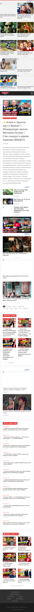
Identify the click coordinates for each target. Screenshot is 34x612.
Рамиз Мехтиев (25, 308)
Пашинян (15, 308)
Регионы (15, 601)
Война (21, 596)
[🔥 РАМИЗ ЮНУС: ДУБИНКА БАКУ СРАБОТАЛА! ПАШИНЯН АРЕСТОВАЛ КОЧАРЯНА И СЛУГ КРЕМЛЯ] (9, 343)
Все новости (13, 118)
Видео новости (6, 118)
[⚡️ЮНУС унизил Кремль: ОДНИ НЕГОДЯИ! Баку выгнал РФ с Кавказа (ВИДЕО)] (24, 557)
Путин (20, 308)
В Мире (9, 599)
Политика (11, 596)
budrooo (20, 609)
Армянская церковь (20, 306)
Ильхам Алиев (6, 308)
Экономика (19, 599)
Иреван (11, 308)
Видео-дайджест (6, 426)
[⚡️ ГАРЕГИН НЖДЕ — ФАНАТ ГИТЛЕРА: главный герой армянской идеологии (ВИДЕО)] (24, 343)
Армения (14, 306)
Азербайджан (8, 306)
